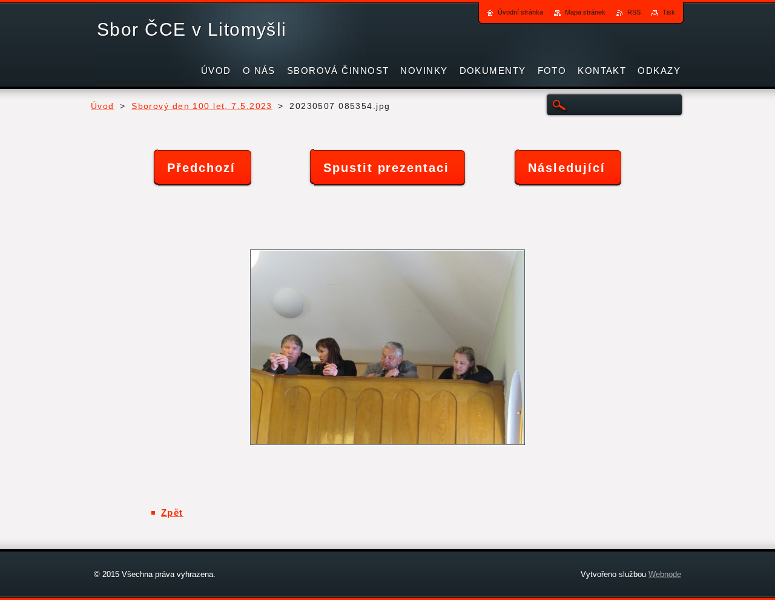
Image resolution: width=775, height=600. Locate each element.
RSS (634, 12)
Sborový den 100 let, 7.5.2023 (201, 106)
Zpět (172, 512)
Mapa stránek (585, 12)
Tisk (668, 12)
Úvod (102, 106)
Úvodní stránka (520, 12)
